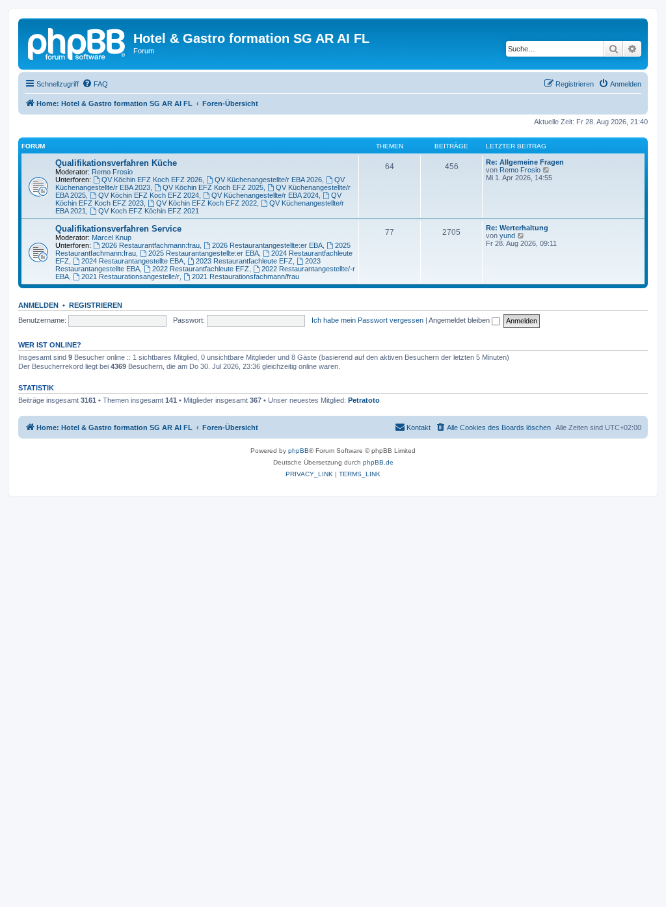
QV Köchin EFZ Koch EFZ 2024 (148, 195)
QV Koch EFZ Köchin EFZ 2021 (148, 211)
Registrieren (95, 305)
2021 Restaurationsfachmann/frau (245, 276)
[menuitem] (95, 84)
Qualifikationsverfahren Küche (116, 163)
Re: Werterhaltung (517, 228)
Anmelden (38, 305)
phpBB (298, 450)
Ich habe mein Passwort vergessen (367, 320)
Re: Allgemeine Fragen (525, 162)
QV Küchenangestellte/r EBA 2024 (265, 195)
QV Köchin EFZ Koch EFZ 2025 (213, 187)
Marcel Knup (111, 237)
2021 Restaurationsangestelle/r (130, 276)
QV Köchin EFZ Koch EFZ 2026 (151, 179)
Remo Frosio (112, 172)
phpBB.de (378, 462)
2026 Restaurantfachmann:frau (150, 245)
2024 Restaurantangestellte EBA (132, 261)
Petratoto (364, 400)
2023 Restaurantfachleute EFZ (244, 261)
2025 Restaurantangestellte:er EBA (203, 253)
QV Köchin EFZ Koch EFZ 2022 (206, 203)
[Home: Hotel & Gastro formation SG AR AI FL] (77, 42)
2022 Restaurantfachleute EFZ (200, 269)
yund (507, 235)
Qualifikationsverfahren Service (118, 229)
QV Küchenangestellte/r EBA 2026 (268, 179)
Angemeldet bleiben (460, 320)
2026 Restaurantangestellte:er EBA (267, 245)
